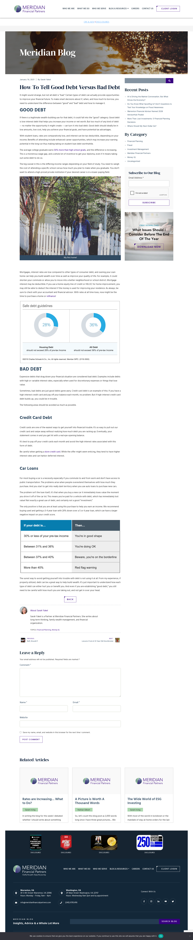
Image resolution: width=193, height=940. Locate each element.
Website (24, 717)
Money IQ (131, 157)
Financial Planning (135, 141)
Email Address (136, 178)
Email (76, 702)
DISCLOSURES (102, 22)
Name (23, 702)
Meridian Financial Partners (138, 153)
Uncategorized (133, 161)
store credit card (52, 452)
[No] (189, 936)
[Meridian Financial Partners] (29, 870)
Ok (161, 936)
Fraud (129, 145)
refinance (51, 296)
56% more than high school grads (70, 150)
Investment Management (138, 149)
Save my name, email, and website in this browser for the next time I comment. (56, 732)
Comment (25, 665)
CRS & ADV (89, 22)
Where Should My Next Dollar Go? (141, 126)
